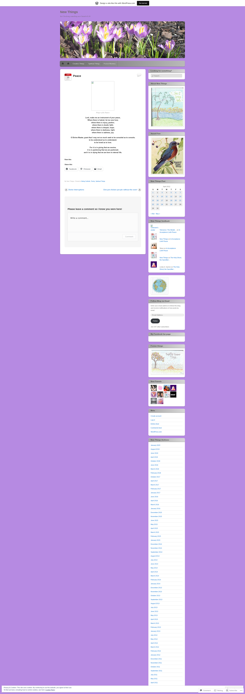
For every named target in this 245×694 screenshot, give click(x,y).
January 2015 (155, 540)
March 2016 (155, 505)
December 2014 (156, 544)
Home (63, 64)
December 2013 (156, 588)
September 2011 (156, 671)
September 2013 (156, 599)
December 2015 (156, 512)
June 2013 (154, 611)
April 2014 (154, 572)
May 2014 (154, 568)
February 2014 (156, 580)
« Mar (153, 214)
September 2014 (156, 552)
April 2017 (154, 481)
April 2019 (154, 457)
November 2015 (156, 516)
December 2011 (156, 659)
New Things (69, 12)
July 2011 (154, 675)
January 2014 (155, 584)
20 (176, 200)
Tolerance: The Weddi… (168, 230)
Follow (155, 321)
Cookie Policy (50, 690)
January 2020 (155, 445)
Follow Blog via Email (160, 301)
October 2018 (155, 461)
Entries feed (155, 424)
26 (171, 204)
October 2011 (155, 667)
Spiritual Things (94, 64)
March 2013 (155, 623)
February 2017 (156, 489)
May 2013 (154, 615)
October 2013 (155, 595)
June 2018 (154, 465)
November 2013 (156, 592)
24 (162, 204)
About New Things (68, 64)
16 (157, 200)
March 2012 (155, 647)
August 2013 (155, 603)
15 (153, 200)
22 (153, 204)
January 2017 (155, 493)
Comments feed (156, 428)
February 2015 (156, 536)
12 (171, 196)
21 (180, 200)
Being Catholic (85, 181)
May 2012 (154, 639)
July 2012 (154, 635)
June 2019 (154, 453)
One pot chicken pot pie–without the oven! (120, 190)
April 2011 (154, 683)
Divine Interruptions (76, 190)
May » (158, 214)
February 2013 (156, 627)
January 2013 (155, 631)
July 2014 (154, 560)
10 (162, 196)
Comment (129, 236)
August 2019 (155, 449)
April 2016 (154, 501)
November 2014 (156, 548)
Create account (156, 416)
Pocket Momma (109, 64)
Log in (153, 420)
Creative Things (78, 64)
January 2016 (155, 508)
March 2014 (155, 576)
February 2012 (156, 651)
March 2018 (155, 469)
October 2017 (155, 477)
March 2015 (155, 532)
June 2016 (154, 497)
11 (166, 196)
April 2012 (154, 643)
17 (162, 200)
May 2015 (154, 524)
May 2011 (154, 679)
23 (157, 204)
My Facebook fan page (161, 334)
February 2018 (156, 473)
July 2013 (154, 607)
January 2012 (155, 655)
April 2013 (154, 619)
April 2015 (154, 528)
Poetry (93, 181)
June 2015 (154, 520)
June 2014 (154, 564)
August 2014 (155, 556)
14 (180, 196)
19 (171, 200)
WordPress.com (156, 432)
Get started (143, 3)
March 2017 (155, 485)
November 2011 (156, 663)
